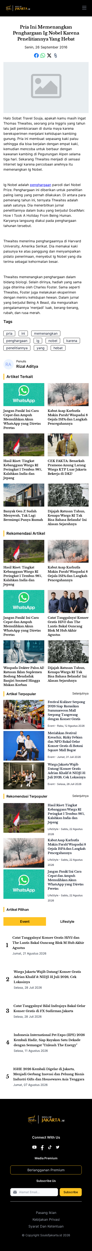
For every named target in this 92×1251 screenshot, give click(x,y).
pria (9, 333)
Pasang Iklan (46, 1212)
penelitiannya (17, 348)
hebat (58, 348)
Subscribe (71, 1192)
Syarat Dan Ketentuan (46, 1226)
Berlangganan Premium (46, 1170)
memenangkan (46, 333)
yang (41, 348)
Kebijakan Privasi (46, 1219)
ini (23, 333)
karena (71, 341)
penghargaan (40, 185)
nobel (52, 341)
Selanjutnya (80, 693)
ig (37, 341)
